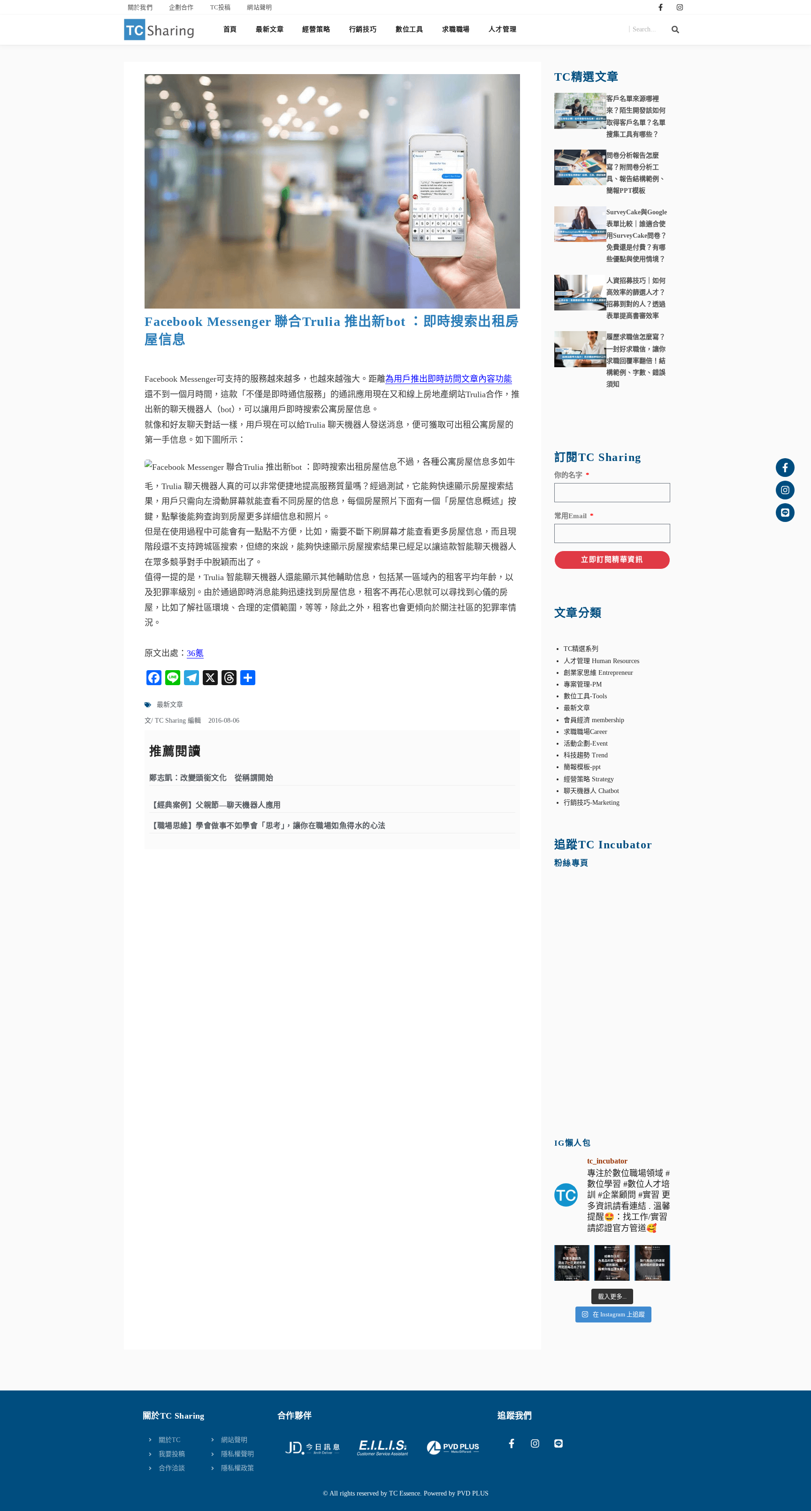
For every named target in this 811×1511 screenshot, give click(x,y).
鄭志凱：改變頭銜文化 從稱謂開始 (211, 778)
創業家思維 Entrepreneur (598, 672)
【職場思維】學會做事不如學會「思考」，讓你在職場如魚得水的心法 (267, 826)
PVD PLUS (473, 1493)
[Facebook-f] (661, 7)
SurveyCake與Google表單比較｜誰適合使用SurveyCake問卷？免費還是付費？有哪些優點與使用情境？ (636, 236)
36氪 (195, 653)
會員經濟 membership (594, 720)
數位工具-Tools (585, 696)
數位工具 (409, 29)
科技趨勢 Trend (586, 755)
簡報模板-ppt (582, 767)
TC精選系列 (581, 648)
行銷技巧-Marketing (592, 802)
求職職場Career (585, 731)
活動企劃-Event (586, 743)
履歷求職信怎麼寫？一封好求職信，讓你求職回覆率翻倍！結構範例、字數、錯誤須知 (636, 360)
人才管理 (502, 29)
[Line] (785, 512)
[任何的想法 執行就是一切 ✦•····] (652, 1263)
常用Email (571, 516)
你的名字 (569, 475)
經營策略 (316, 29)
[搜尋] (675, 29)
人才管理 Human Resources (601, 661)
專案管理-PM (583, 684)
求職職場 (456, 29)
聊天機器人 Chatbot (591, 790)
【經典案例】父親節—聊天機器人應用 (215, 805)
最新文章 (269, 29)
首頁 (230, 29)
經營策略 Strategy (589, 779)
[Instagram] (680, 7)
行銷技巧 (363, 29)
